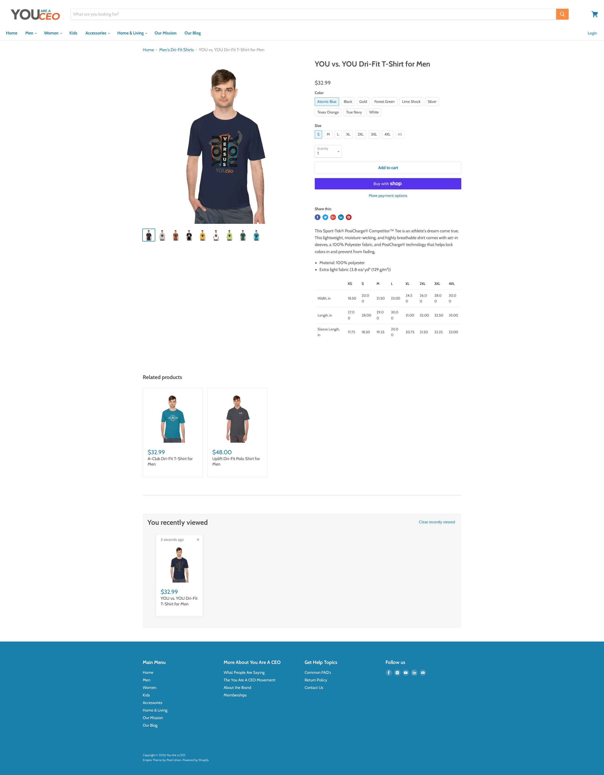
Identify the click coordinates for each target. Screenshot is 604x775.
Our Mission (165, 33)
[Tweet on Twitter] (325, 217)
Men (29, 33)
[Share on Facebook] (317, 217)
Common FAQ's (318, 672)
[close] (198, 539)
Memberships (235, 695)
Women (51, 33)
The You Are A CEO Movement (249, 680)
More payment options (388, 195)
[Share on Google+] (333, 217)
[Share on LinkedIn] (341, 217)
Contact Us (314, 687)
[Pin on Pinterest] (349, 217)
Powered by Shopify (196, 760)
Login (592, 33)
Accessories (96, 33)
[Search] (562, 14)
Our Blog (193, 33)
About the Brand (237, 687)
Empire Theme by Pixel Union (162, 760)
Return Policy (316, 680)
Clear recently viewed (437, 522)
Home (11, 33)
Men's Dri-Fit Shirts (176, 49)
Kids (73, 33)
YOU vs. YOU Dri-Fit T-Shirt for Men (179, 601)
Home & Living (131, 33)
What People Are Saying (244, 672)
